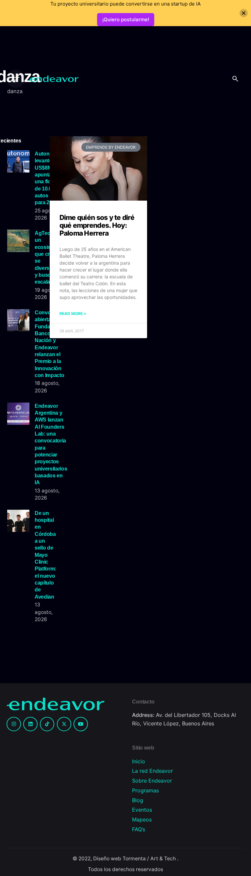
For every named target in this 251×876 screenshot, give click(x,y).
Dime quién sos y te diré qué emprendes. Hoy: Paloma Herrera (96, 225)
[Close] (244, 13)
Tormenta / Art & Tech (150, 858)
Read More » (72, 313)
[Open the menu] (16, 79)
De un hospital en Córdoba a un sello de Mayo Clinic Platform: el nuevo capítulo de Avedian (45, 555)
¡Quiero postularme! (125, 19)
